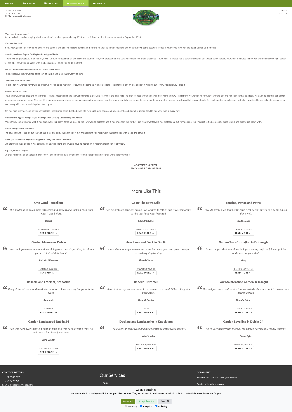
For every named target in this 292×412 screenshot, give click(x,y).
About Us (30, 3)
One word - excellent (48, 202)
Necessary (132, 406)
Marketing (162, 406)
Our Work (52, 3)
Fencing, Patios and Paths (243, 202)
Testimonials (77, 3)
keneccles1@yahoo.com (21, 16)
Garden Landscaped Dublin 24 (48, 321)
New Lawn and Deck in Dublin (145, 242)
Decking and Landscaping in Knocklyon (146, 321)
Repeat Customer (146, 282)
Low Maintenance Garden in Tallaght (243, 282)
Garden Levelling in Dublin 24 (243, 321)
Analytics (147, 406)
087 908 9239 (15, 10)
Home (10, 3)
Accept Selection (146, 401)
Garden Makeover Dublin (48, 242)
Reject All (164, 401)
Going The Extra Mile (146, 202)
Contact (100, 3)
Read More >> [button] (48, 233)
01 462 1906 (14, 13)
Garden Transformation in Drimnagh (243, 242)
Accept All (127, 401)
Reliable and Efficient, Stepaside (48, 282)
